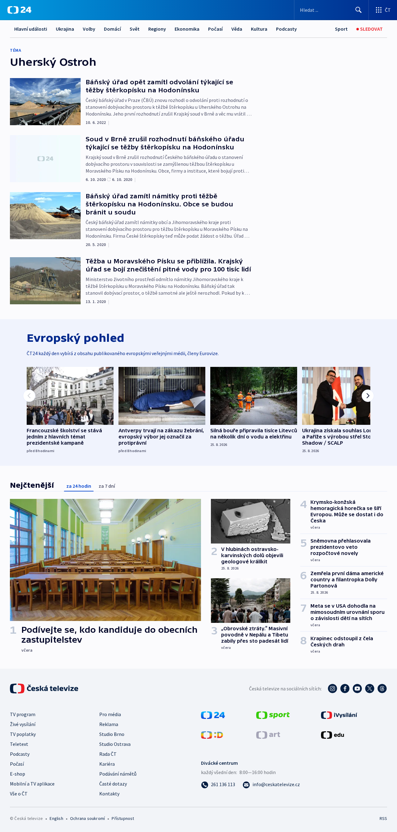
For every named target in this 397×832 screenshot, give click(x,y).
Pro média (110, 714)
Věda (236, 29)
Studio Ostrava (115, 744)
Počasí (215, 29)
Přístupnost (123, 818)
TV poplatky (23, 734)
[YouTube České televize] (357, 688)
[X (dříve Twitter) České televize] (370, 688)
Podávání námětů (117, 774)
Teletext (19, 744)
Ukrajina (65, 29)
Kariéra (107, 764)
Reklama (108, 724)
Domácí (112, 29)
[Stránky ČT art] (268, 734)
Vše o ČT (19, 793)
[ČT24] (19, 10)
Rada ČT (108, 754)
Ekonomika (187, 29)
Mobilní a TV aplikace (32, 784)
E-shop (17, 774)
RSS (383, 818)
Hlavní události (30, 29)
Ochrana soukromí (87, 818)
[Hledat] (358, 10)
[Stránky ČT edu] (332, 734)
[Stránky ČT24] (213, 714)
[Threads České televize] (382, 688)
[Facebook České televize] (345, 688)
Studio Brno (111, 734)
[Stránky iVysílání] (339, 714)
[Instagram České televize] (332, 688)
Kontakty (109, 793)
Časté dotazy (113, 784)
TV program (22, 714)
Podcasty (286, 29)
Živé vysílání (22, 724)
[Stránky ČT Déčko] (212, 734)
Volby (89, 29)
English (56, 818)
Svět (135, 29)
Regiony (157, 29)
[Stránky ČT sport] (273, 714)
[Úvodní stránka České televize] (44, 688)
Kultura (259, 29)
